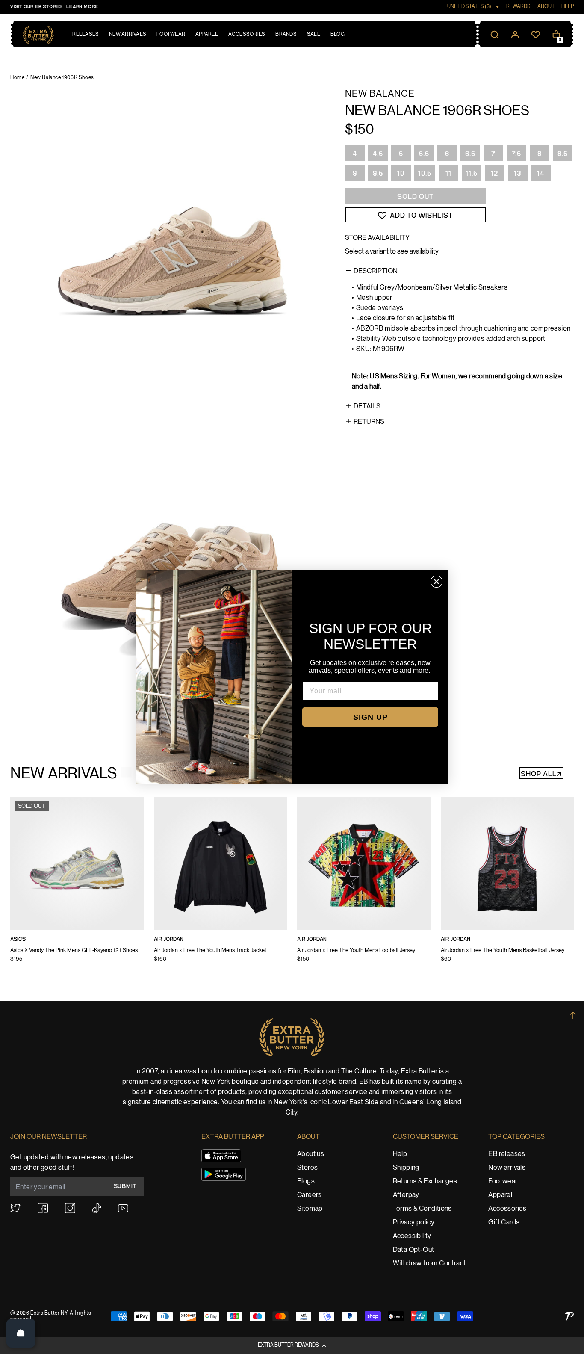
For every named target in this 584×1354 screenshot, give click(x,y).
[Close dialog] (436, 581)
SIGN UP (370, 717)
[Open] (20, 1333)
